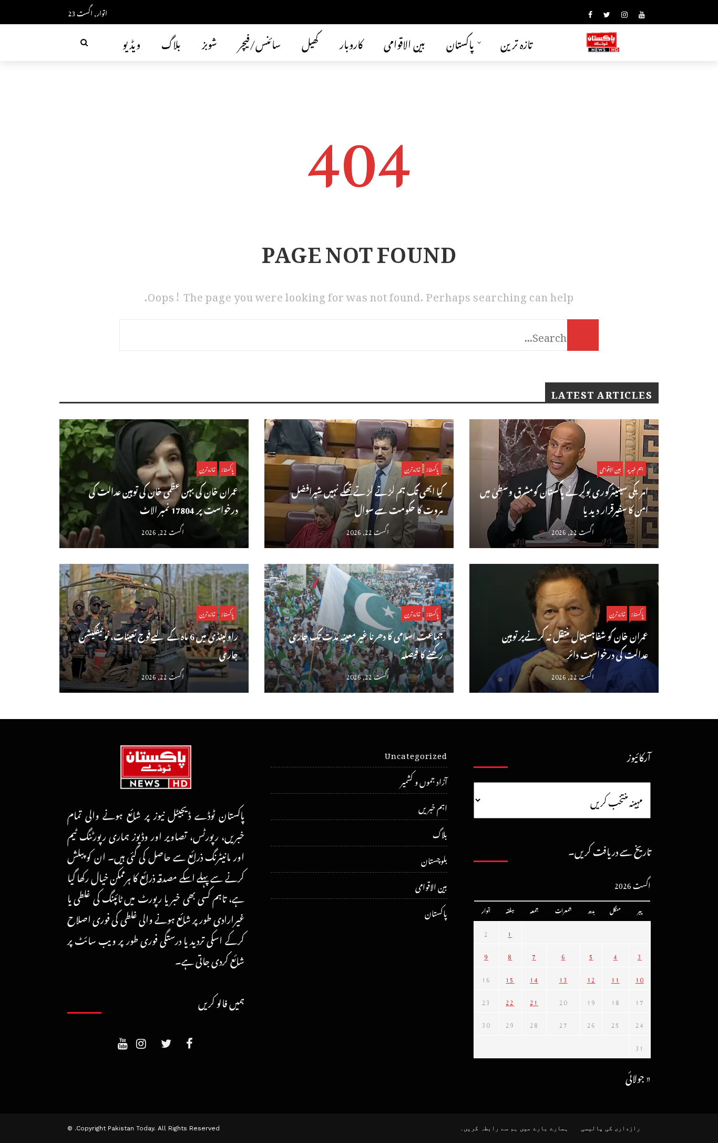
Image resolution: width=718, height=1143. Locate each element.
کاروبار (351, 42)
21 (534, 1001)
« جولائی (638, 1076)
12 (591, 978)
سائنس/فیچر (259, 42)
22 (510, 1001)
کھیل (310, 42)
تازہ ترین (516, 42)
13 (563, 978)
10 (639, 978)
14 (534, 978)
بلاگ (171, 42)
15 (510, 978)
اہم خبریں (635, 468)
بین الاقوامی (404, 42)
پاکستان (460, 42)
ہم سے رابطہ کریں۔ (489, 1128)
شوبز (209, 42)
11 (615, 978)
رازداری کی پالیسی (610, 1128)
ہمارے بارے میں (544, 1128)
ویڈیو (131, 42)
